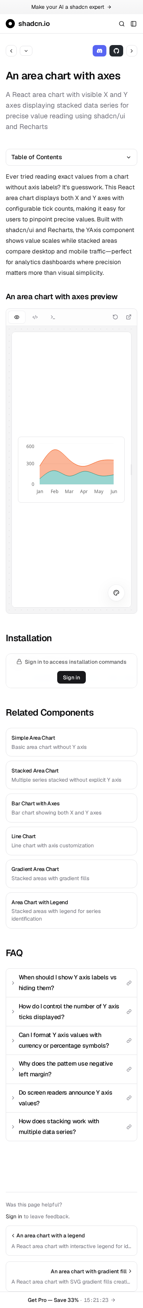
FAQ (14, 953)
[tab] (16, 317)
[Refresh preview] (115, 317)
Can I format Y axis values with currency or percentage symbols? (64, 1040)
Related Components (49, 712)
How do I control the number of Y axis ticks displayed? (69, 1011)
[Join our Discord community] (100, 50)
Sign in (71, 677)
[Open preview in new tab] (128, 317)
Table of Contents (36, 157)
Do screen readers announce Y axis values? (65, 1098)
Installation (29, 638)
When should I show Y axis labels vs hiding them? (68, 982)
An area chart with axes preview (62, 297)
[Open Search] (121, 23)
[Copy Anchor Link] (123, 296)
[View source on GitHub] (116, 50)
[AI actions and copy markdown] (26, 51)
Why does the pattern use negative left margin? (66, 1069)
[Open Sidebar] (134, 23)
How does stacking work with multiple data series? (59, 1126)
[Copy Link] (129, 982)
